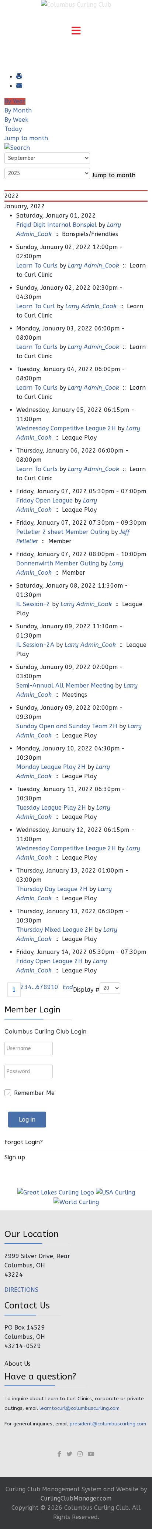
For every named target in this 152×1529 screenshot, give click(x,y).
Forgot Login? (23, 1142)
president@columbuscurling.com (107, 1423)
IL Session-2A (35, 644)
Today (13, 128)
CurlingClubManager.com (76, 1498)
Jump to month (26, 138)
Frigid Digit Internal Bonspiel (56, 224)
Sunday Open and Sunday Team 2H (66, 726)
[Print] (18, 76)
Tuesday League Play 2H (51, 807)
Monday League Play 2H (51, 766)
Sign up (14, 1157)
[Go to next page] (60, 989)
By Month (18, 110)
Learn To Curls (37, 265)
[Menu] (76, 31)
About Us (17, 1363)
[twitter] (69, 1454)
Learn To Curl (36, 306)
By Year (14, 101)
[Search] (17, 147)
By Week (16, 119)
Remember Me (34, 1092)
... (34, 987)
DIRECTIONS (21, 1289)
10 (54, 987)
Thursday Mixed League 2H (54, 929)
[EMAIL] (18, 86)
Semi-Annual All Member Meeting (64, 685)
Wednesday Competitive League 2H (66, 428)
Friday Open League (44, 500)
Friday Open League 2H (49, 961)
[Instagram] (80, 1454)
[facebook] (59, 1454)
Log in (27, 1119)
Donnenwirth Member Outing (57, 563)
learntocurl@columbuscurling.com (79, 1408)
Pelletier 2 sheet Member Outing (62, 531)
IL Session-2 (33, 604)
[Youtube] (91, 1454)
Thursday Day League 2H (51, 889)
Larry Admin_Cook (93, 265)
